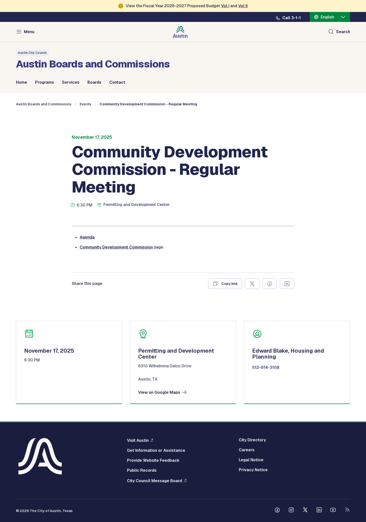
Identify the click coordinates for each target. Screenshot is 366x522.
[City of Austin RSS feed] (347, 510)
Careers (246, 450)
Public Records (142, 470)
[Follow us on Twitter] (305, 510)
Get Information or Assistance (156, 451)
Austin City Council (32, 53)
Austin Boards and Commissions (43, 104)
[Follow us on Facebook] (277, 510)
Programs (44, 82)
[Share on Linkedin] (287, 283)
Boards (94, 82)
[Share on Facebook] (269, 283)
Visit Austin (138, 440)
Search (343, 31)
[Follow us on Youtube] (333, 510)
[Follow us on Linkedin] (319, 510)
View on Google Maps (159, 392)
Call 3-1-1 (291, 18)
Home (21, 82)
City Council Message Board (154, 480)
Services (70, 82)
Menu (29, 31)
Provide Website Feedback (153, 460)
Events (85, 104)
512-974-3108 (265, 368)
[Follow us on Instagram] (291, 510)
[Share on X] (252, 283)
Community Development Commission (116, 247)
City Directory (252, 440)
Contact (117, 82)
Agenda (87, 237)
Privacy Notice (253, 470)
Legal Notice (251, 460)
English (327, 17)
